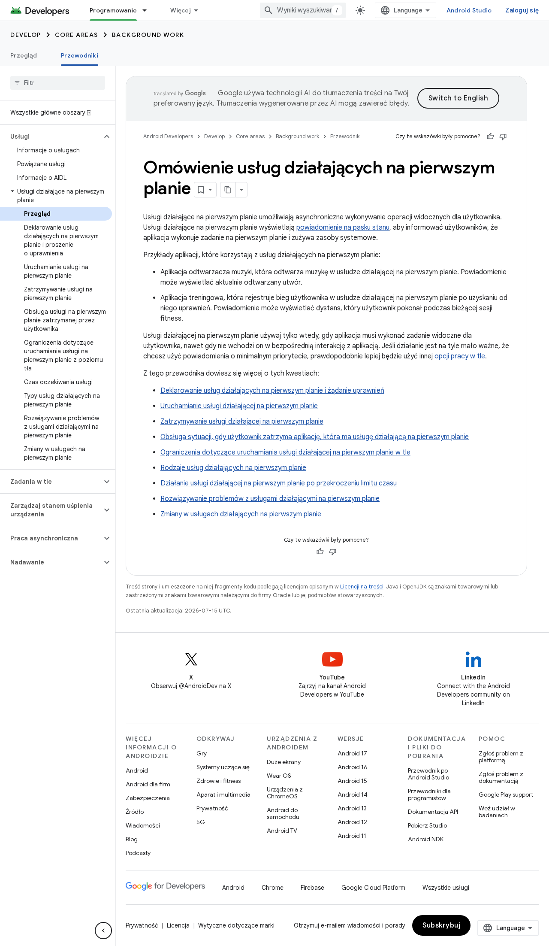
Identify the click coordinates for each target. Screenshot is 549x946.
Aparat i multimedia (223, 794)
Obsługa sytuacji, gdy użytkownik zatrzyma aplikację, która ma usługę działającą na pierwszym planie (314, 437)
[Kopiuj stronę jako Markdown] (228, 189)
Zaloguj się (522, 10)
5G (200, 822)
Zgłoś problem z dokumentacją (501, 777)
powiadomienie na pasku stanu (342, 227)
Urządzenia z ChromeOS (285, 792)
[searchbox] (57, 83)
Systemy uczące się (223, 767)
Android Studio (469, 10)
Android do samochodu (283, 813)
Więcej (180, 10)
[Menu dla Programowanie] (148, 10)
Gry (201, 753)
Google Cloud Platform (373, 887)
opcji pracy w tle (459, 356)
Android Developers (168, 136)
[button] (51, 136)
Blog (132, 839)
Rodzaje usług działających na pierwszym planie (233, 468)
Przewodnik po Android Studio (428, 774)
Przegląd (23, 55)
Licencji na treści (361, 586)
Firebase (312, 887)
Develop (25, 35)
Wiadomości (143, 825)
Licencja (178, 925)
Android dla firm (148, 784)
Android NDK (425, 839)
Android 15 (352, 781)
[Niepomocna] (503, 136)
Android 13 (352, 808)
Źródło (135, 812)
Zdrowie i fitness (218, 781)
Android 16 (353, 767)
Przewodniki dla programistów (429, 794)
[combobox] (303, 10)
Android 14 (353, 794)
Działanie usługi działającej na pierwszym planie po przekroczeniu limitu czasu (278, 483)
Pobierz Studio (427, 825)
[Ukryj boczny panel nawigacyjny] (103, 930)
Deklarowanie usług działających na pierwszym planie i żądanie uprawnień (272, 390)
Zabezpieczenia (148, 798)
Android (137, 770)
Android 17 (352, 753)
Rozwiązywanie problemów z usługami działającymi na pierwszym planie (270, 498)
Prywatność (212, 808)
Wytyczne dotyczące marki (236, 925)
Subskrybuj (441, 925)
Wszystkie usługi (445, 887)
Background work (148, 35)
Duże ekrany (284, 762)
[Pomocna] (490, 136)
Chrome (273, 887)
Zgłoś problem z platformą (501, 756)
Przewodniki (79, 55)
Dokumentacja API (433, 812)
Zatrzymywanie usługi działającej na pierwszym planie (241, 421)
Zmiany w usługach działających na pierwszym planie (240, 514)
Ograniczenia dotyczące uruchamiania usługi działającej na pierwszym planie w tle (285, 452)
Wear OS (279, 775)
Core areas (76, 35)
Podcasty (138, 853)
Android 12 (352, 822)
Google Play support (506, 794)
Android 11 (352, 836)
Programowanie (113, 10)
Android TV (282, 830)
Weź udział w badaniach (497, 811)
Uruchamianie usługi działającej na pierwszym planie (239, 406)
